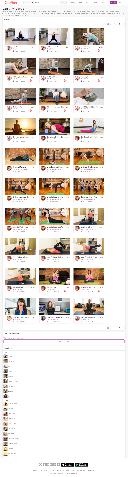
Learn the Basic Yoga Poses (55, 227)
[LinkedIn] (47, 464)
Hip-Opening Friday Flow (21, 47)
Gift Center (91, 470)
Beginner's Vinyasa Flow (89, 197)
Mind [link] (80, 2)
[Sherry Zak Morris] (77, 228)
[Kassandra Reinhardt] (43, 138)
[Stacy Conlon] (9, 318)
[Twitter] (58, 464)
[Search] (64, 2)
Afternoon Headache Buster (55, 107)
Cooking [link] (95, 2)
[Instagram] (40, 464)
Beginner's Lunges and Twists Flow (21, 197)
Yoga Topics (8, 348)
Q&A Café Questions (11, 334)
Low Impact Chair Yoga (88, 227)
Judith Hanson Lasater (20, 169)
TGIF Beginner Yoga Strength (55, 47)
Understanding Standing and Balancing (89, 167)
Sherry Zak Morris (87, 229)
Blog (84, 470)
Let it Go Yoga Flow (87, 47)
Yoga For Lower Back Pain (55, 257)
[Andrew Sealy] (77, 318)
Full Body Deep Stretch (20, 77)
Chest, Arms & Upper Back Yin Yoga (55, 137)
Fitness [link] (73, 2)
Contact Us (60, 470)
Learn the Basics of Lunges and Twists (55, 197)
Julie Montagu (85, 49)
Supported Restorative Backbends (21, 167)
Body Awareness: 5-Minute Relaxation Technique (21, 137)
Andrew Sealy (85, 319)
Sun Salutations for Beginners (89, 137)
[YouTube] (51, 464)
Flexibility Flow (85, 77)
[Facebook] (44, 464)
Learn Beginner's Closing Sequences (55, 167)
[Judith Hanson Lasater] (9, 168)
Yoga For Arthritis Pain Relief (89, 257)
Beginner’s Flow (18, 107)
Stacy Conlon (17, 319)
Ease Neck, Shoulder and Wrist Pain (55, 317)
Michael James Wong (54, 169)
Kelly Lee (16, 49)
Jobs (45, 470)
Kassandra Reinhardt (53, 139)
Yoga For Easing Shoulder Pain (21, 257)
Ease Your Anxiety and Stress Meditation (21, 317)
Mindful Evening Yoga (88, 287)
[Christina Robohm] (43, 318)
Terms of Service (76, 470)
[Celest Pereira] (43, 108)
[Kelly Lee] (9, 48)
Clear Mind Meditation (88, 317)
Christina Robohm (52, 319)
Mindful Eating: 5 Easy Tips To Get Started (89, 107)
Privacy (68, 470)
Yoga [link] (87, 2)
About (35, 470)
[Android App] (81, 464)
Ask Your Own (64, 341)
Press (40, 470)
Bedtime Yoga (51, 287)
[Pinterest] (54, 464)
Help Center (52, 470)
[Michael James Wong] (43, 168)
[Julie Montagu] (77, 48)
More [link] (104, 2)
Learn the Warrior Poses (20, 227)
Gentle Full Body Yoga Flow (21, 287)
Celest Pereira (51, 109)
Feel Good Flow (52, 77)
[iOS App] (67, 465)
